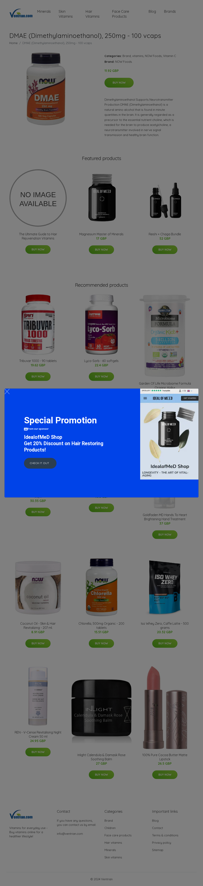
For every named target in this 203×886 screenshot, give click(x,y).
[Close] (7, 391)
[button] (40, 463)
